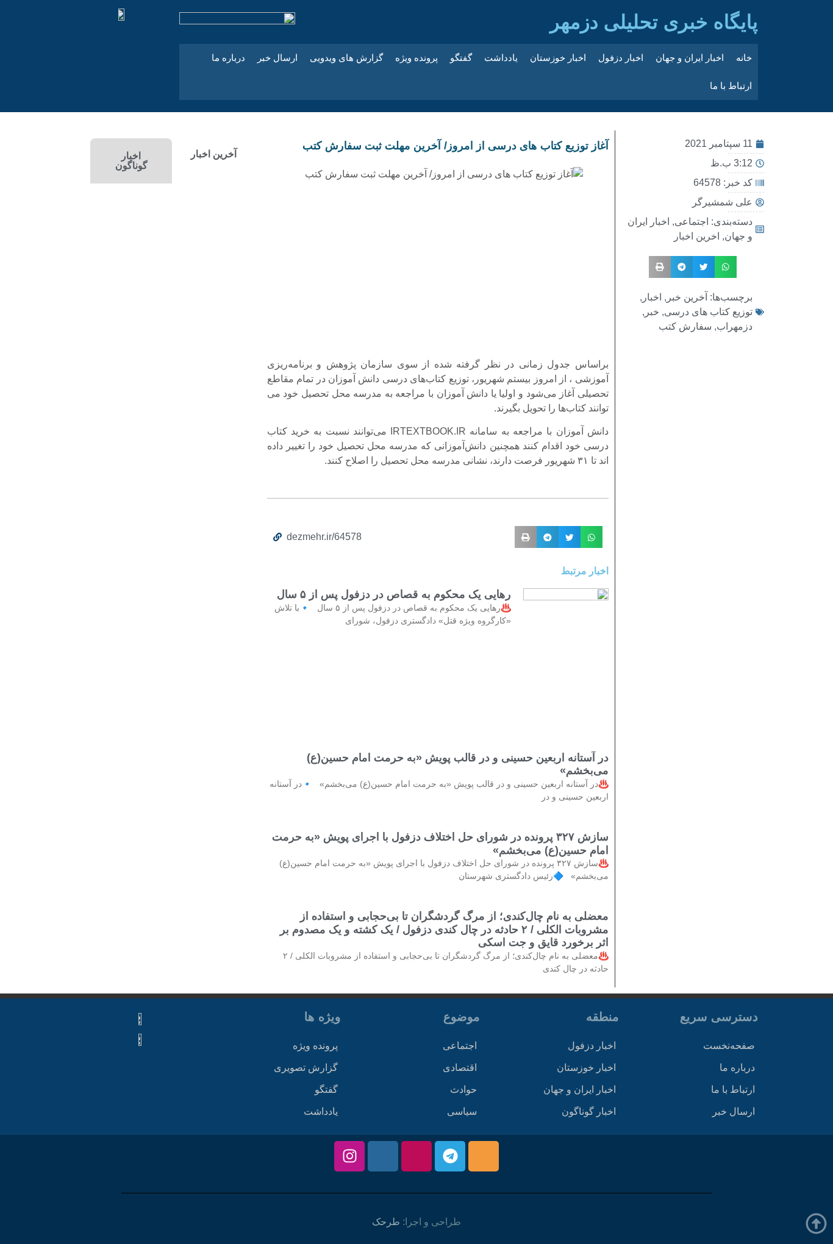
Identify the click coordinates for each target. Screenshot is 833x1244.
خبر (652, 312)
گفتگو (461, 57)
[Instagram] (349, 1156)
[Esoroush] (383, 1156)
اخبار (652, 297)
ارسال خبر (277, 57)
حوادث (463, 1089)
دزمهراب (735, 326)
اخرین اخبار (697, 236)
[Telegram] (450, 1156)
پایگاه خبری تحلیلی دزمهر (654, 22)
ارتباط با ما (731, 85)
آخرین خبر (687, 297)
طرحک (386, 1222)
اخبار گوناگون (589, 1111)
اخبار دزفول (620, 57)
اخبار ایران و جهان (690, 57)
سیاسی (462, 1111)
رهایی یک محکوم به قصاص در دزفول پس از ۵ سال (394, 594)
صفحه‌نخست (729, 1045)
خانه (744, 57)
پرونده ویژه (416, 57)
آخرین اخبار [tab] (214, 154)
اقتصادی (460, 1067)
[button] (726, 267)
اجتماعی (691, 221)
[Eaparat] (416, 1156)
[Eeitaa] (483, 1156)
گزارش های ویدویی (346, 57)
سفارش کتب (685, 326)
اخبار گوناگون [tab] (131, 161)
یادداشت (501, 57)
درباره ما (228, 57)
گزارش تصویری (306, 1067)
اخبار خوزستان (558, 57)
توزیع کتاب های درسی (708, 312)
